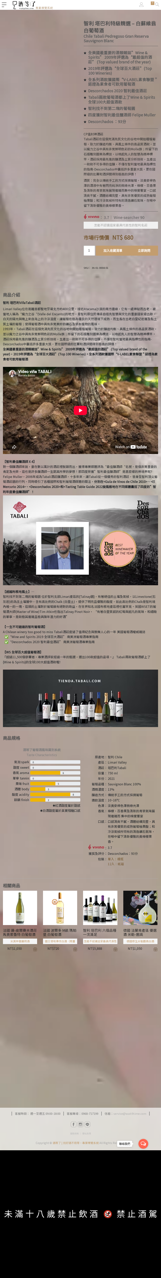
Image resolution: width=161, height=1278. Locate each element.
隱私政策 (86, 1133)
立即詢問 (144, 250)
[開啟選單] (4, 5)
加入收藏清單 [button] (35, 949)
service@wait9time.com (129, 1113)
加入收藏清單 (112, 250)
